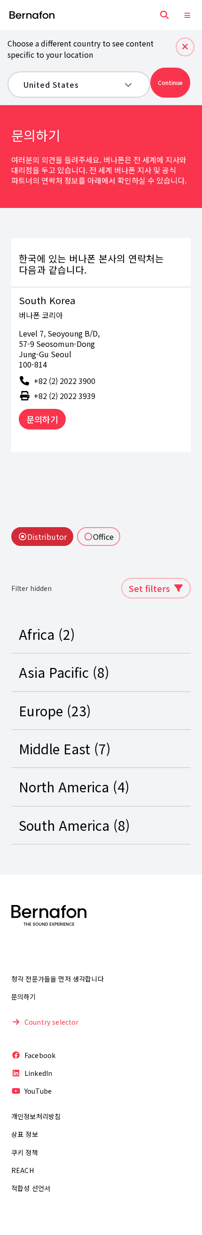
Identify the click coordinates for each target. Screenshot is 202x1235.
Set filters (149, 588)
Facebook (39, 1055)
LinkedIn (38, 1073)
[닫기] (185, 47)
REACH (22, 1170)
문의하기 (42, 419)
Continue (170, 82)
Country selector (51, 1022)
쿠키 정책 (24, 1152)
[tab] (42, 536)
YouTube (38, 1091)
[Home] (31, 15)
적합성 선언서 (30, 1188)
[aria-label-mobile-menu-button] (187, 15)
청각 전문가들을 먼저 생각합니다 (57, 978)
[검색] (164, 15)
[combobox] (72, 84)
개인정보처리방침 (36, 1116)
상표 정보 (24, 1134)
